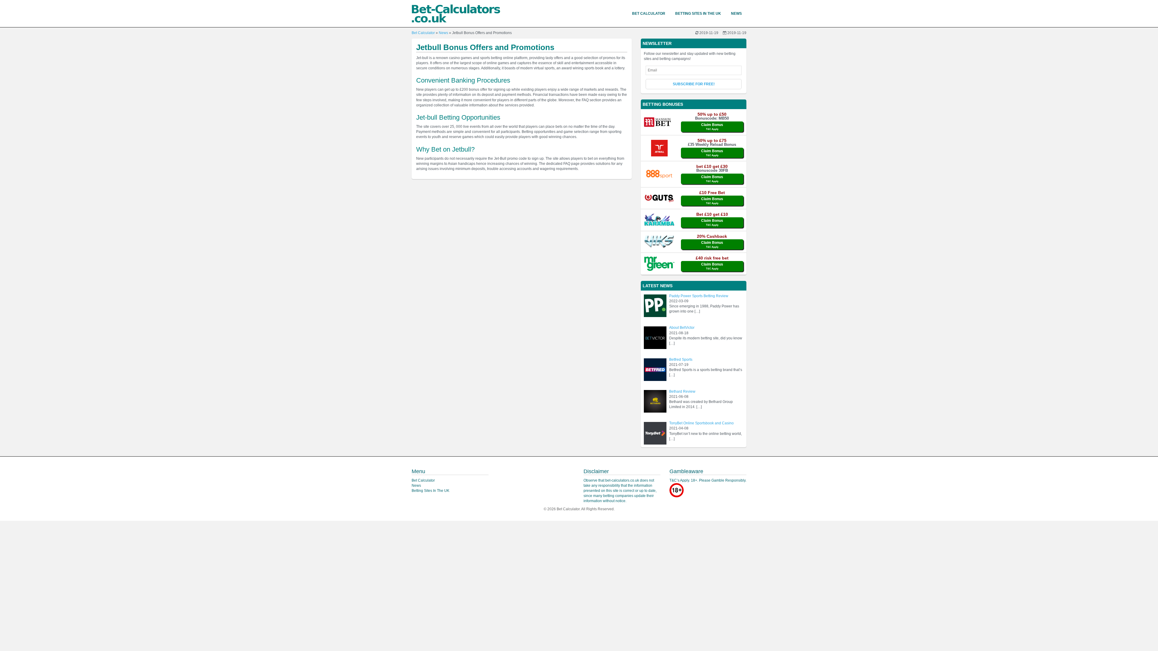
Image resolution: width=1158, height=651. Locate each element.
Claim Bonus (712, 127)
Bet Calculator (648, 13)
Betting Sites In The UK (698, 13)
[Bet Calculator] (456, 13)
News (736, 13)
